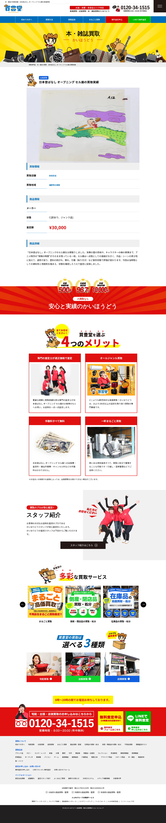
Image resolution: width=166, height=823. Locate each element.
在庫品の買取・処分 (92, 744)
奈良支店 (52, 175)
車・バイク (19, 761)
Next (143, 604)
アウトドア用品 (106, 757)
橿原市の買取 (54, 185)
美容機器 (65, 757)
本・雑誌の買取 (42, 65)
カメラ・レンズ (40, 753)
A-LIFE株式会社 (113, 801)
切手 (70, 753)
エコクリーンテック (85, 801)
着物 (63, 753)
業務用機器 (124, 753)
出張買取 (41, 744)
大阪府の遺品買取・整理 (58, 792)
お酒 (57, 753)
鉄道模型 (114, 753)
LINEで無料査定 (139, 19)
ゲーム (56, 757)
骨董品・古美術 (89, 753)
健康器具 (75, 757)
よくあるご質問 (59, 778)
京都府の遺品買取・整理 (84, 792)
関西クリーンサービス (39, 801)
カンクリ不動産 (54, 801)
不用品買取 (128, 744)
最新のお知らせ (73, 778)
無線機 (38, 757)
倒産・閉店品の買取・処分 (111, 744)
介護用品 (85, 757)
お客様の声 (117, 778)
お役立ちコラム (88, 778)
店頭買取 (51, 744)
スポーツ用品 (120, 757)
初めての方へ (26, 19)
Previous (22, 604)
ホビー (29, 753)
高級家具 (141, 757)
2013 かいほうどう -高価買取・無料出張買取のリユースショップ (84, 808)
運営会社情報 (20, 778)
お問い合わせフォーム (62, 770)
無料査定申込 (117, 19)
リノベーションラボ (127, 801)
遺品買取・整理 (75, 744)
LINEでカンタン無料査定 (42, 770)
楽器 (50, 753)
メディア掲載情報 (103, 778)
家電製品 (18, 757)
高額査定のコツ (141, 744)
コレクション (102, 753)
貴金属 (77, 753)
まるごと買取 (94, 19)
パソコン (47, 757)
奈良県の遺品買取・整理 (110, 792)
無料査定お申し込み (22, 770)
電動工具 (94, 757)
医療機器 (135, 753)
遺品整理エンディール (69, 801)
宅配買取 (31, 744)
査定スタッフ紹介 (44, 778)
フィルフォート (100, 801)
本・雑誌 (131, 757)
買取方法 (49, 19)
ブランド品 (19, 753)
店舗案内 (31, 778)
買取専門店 (32, 65)
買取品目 (71, 19)
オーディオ (29, 757)
